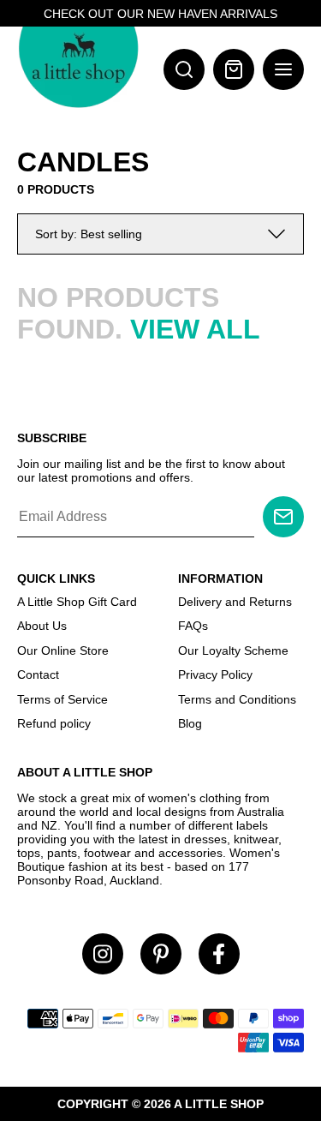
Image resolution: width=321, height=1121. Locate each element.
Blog (190, 723)
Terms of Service (62, 699)
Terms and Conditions (237, 699)
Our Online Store (63, 650)
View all (195, 329)
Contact (38, 674)
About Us (42, 625)
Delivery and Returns (235, 601)
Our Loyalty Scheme (233, 650)
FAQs (193, 625)
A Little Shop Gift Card (77, 601)
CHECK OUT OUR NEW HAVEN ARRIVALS (160, 14)
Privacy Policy (215, 674)
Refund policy (54, 723)
